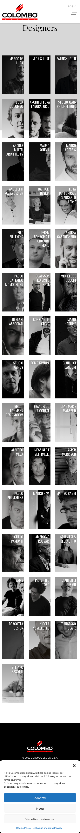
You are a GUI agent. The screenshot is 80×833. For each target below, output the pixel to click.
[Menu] (75, 13)
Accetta (40, 798)
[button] (74, 765)
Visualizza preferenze (40, 819)
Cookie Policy (23, 827)
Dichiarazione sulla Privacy (47, 827)
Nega (40, 808)
